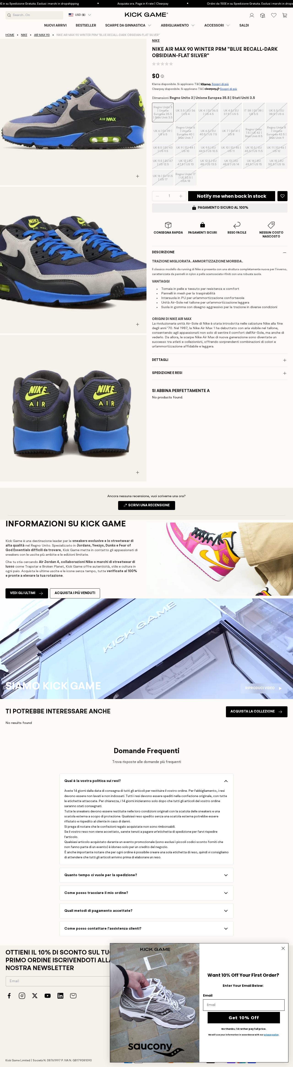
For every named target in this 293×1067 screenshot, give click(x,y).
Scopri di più (220, 84)
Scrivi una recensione (151, 507)
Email (207, 995)
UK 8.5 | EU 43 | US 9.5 (163, 151)
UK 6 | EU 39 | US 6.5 (164, 136)
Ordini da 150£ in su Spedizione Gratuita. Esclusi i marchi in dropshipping (232, 3)
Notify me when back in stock (231, 196)
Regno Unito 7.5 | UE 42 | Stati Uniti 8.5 (255, 135)
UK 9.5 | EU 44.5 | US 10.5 (209, 151)
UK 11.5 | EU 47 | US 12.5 (163, 164)
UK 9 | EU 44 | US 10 (186, 151)
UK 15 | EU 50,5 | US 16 (278, 164)
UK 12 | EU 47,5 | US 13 (186, 164)
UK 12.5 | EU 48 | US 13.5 (209, 164)
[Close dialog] (283, 948)
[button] (128, 25)
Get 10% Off (244, 1017)
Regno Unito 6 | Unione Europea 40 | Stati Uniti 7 (186, 134)
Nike (24, 35)
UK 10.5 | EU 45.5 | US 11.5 (255, 151)
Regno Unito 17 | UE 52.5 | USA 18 (186, 179)
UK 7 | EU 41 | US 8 (232, 136)
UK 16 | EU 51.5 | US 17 (163, 180)
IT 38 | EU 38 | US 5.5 (254, 115)
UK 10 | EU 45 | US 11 (231, 151)
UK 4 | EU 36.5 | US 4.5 (209, 115)
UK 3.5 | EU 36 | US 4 (186, 115)
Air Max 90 (42, 35)
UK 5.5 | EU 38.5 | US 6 (278, 115)
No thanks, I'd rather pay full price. (243, 1029)
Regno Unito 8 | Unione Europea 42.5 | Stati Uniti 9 (277, 134)
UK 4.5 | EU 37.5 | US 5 (233, 115)
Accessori (214, 25)
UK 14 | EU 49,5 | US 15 (255, 164)
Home (9, 35)
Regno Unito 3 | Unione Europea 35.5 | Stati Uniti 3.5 (163, 114)
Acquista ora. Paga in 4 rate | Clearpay (119, 3)
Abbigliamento (175, 25)
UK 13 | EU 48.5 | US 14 (232, 164)
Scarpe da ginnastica (125, 25)
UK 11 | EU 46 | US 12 (277, 151)
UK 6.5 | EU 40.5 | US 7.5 (209, 136)
